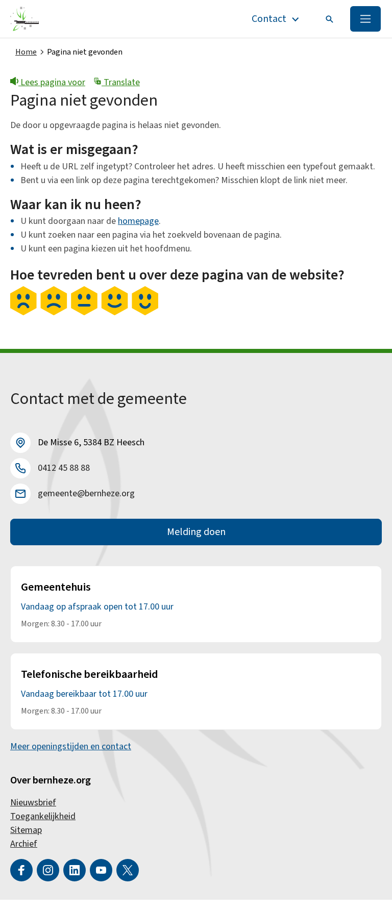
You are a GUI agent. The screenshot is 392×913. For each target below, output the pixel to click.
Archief (23, 844)
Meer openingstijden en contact (70, 746)
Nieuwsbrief (33, 802)
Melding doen (196, 532)
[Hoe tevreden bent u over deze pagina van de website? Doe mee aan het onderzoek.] (84, 312)
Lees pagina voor (51, 82)
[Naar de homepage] (24, 19)
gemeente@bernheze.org (86, 493)
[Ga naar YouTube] (101, 870)
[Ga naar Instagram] (48, 870)
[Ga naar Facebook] (21, 870)
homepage (138, 221)
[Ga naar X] (127, 870)
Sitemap (26, 830)
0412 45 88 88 (64, 468)
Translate (121, 82)
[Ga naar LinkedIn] (74, 870)
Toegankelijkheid (43, 816)
